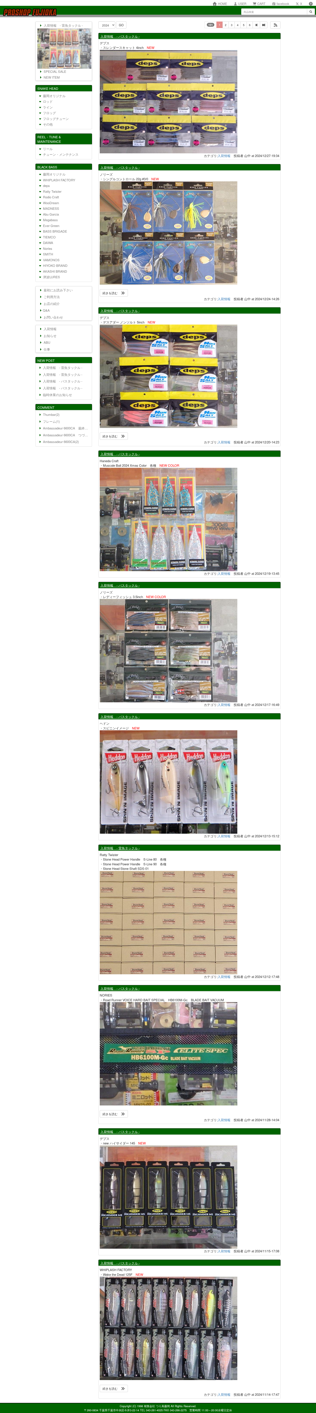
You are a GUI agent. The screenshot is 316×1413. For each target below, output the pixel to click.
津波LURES (51, 277)
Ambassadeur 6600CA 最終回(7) (66, 428)
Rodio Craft (50, 197)
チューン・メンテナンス (60, 154)
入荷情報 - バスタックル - (120, 36)
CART (260, 4)
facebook (282, 4)
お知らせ (50, 335)
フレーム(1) (51, 421)
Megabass (50, 220)
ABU (46, 342)
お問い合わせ (53, 317)
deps (46, 185)
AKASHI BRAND (54, 271)
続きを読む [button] (112, 293)
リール (47, 148)
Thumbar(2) (51, 414)
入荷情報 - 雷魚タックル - (120, 848)
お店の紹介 (51, 303)
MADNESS (50, 208)
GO (121, 25)
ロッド (47, 101)
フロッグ (49, 112)
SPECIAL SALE (54, 71)
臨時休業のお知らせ (57, 394)
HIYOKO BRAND (54, 265)
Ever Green (50, 225)
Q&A (46, 310)
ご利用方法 (51, 296)
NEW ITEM (51, 77)
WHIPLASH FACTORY (58, 180)
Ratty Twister (51, 191)
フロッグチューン (55, 118)
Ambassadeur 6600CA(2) (60, 441)
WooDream (50, 203)
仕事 (46, 349)
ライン (47, 107)
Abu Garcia (50, 214)
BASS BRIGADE (54, 231)
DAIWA (47, 242)
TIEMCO (49, 237)
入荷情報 (224, 155)
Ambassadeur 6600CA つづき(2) (66, 435)
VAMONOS (51, 260)
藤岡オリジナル (54, 95)
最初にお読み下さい (58, 290)
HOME (222, 4)
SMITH (47, 254)
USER (241, 4)
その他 (47, 124)
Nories (47, 248)
